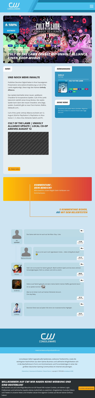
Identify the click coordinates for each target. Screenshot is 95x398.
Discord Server (47, 371)
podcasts (51, 350)
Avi (58, 212)
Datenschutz (25, 371)
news (37, 350)
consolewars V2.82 (68, 371)
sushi (46, 350)
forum (57, 350)
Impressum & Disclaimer (36, 371)
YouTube (60, 77)
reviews (42, 350)
